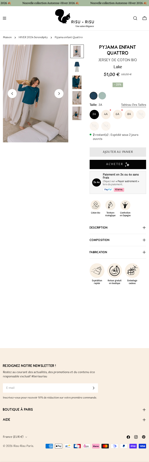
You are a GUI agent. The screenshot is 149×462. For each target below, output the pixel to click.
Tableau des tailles (133, 105)
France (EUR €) (13, 437)
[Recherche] (135, 18)
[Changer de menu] (4, 18)
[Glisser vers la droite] (59, 93)
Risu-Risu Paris (23, 446)
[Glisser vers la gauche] (12, 93)
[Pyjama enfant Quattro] (93, 96)
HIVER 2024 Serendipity (33, 37)
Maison (7, 37)
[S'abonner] (93, 388)
